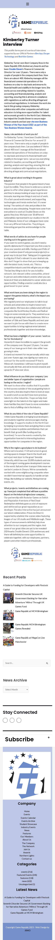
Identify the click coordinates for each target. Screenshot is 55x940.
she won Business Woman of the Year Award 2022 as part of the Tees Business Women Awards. (26, 124)
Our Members (26, 836)
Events (27, 814)
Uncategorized (25, 884)
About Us (27, 839)
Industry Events (28, 827)
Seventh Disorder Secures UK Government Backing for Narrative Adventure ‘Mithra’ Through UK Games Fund (26, 906)
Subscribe (19, 739)
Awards (26, 852)
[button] (27, 4)
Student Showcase (28, 824)
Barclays (38, 53)
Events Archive (28, 821)
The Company (28, 843)
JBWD (28, 930)
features (24, 878)
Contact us (27, 859)
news (24, 881)
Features (27, 833)
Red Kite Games (25, 56)
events (24, 872)
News (26, 830)
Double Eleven (15, 69)
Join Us (27, 849)
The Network (28, 846)
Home (27, 811)
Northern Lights (26, 855)
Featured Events (24, 875)
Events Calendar (28, 818)
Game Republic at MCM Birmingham (26, 913)
